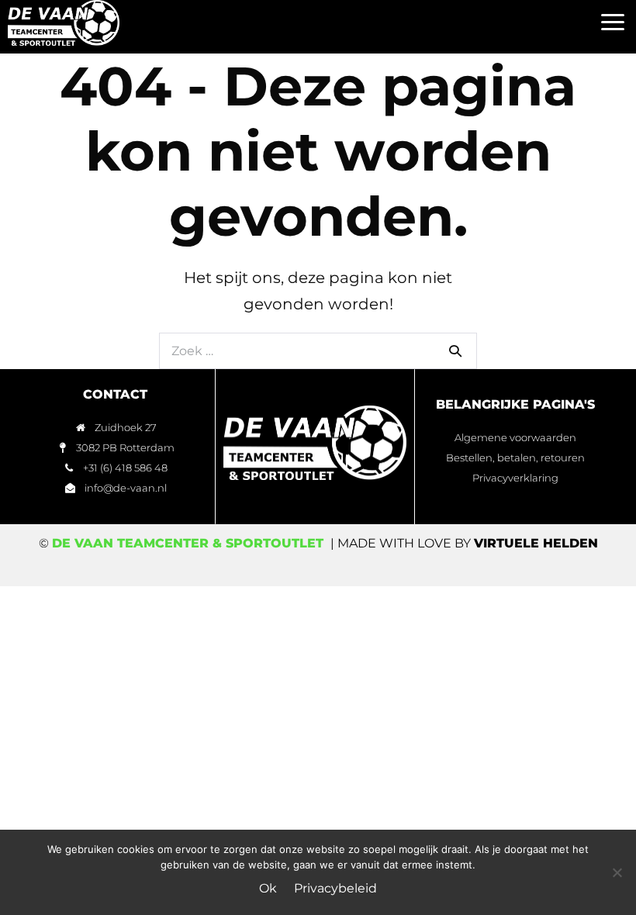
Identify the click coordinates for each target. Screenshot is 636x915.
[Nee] (616, 872)
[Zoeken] (455, 350)
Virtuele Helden (536, 543)
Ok (268, 888)
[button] (612, 23)
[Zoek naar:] (318, 349)
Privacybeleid (335, 888)
